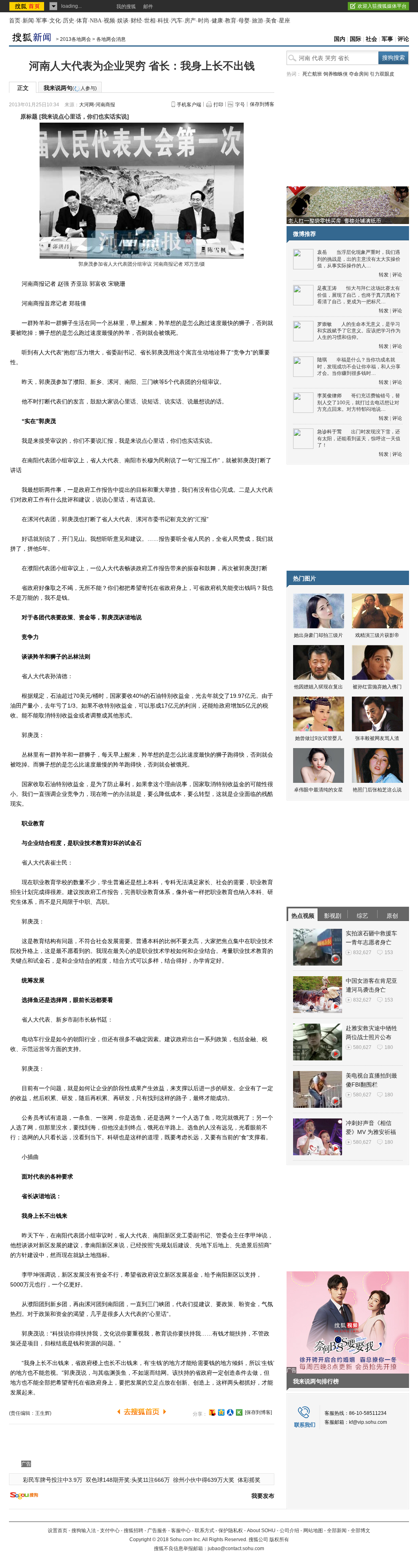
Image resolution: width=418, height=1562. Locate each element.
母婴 (244, 21)
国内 (339, 39)
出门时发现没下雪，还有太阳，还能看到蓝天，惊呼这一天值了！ (358, 438)
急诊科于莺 (329, 432)
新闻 (28, 21)
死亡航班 (312, 74)
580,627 (362, 1047)
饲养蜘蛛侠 (335, 74)
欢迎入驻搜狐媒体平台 (382, 6)
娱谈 (123, 21)
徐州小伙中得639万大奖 (203, 1480)
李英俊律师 (329, 396)
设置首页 (57, 1530)
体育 (82, 21)
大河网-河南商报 (97, 105)
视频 (109, 21)
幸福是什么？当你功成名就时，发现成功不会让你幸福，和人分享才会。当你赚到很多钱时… (358, 366)
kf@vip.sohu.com (368, 1422)
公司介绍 (289, 1530)
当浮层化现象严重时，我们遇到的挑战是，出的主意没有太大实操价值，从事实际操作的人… (358, 259)
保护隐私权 (230, 1530)
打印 (218, 105)
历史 (68, 21)
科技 (163, 21)
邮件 (148, 6)
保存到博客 (262, 104)
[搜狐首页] (27, 6)
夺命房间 (359, 74)
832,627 (362, 952)
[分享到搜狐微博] (212, 1412)
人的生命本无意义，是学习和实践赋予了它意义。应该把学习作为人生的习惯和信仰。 (358, 331)
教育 (230, 21)
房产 (190, 21)
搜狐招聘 (133, 1530)
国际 (355, 39)
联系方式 (204, 1530)
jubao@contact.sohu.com (236, 1548)
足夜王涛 (327, 288)
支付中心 (110, 1530)
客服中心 (181, 1530)
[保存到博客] (258, 1412)
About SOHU (261, 1530)
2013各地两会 (75, 39)
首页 (14, 21)
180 (389, 1047)
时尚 (203, 21)
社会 (371, 39)
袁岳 (322, 252)
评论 (403, 39)
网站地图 (313, 1530)
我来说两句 (70, 88)
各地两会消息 (111, 39)
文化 (55, 21)
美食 (271, 21)
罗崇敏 (324, 324)
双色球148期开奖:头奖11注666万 (128, 1480)
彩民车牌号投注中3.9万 (52, 1480)
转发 (384, 275)
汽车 (176, 21)
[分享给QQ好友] (221, 1412)
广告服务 (157, 1530)
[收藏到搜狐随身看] (239, 1412)
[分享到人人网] (230, 1412)
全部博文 (360, 1530)
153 (389, 952)
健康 (217, 21)
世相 (150, 21)
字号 (240, 105)
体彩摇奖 (249, 1480)
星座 (284, 21)
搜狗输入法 (83, 1530)
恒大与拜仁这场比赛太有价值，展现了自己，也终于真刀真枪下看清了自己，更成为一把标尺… (358, 295)
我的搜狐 (126, 6)
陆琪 (322, 360)
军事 (41, 21)
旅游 (257, 21)
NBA (96, 21)
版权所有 (279, 1539)
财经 (136, 21)
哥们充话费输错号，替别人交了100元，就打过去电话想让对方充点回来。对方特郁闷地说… (358, 402)
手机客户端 (189, 105)
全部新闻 (337, 1530)
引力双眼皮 (382, 74)
